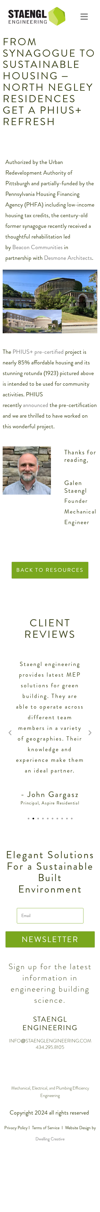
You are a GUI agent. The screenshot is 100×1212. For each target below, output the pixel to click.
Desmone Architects (68, 258)
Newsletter (50, 939)
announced (35, 405)
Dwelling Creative (50, 1139)
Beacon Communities (37, 247)
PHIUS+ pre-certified (38, 352)
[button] (84, 17)
